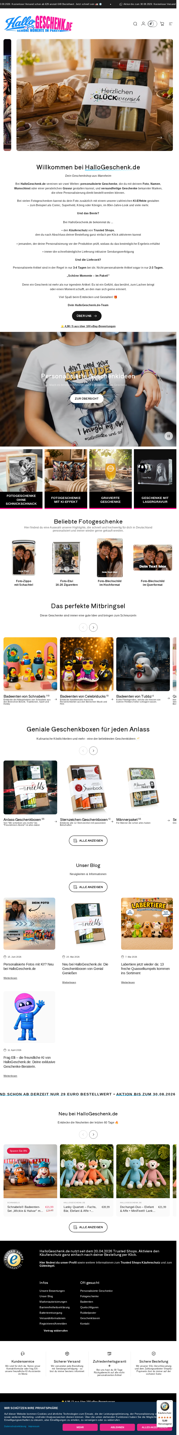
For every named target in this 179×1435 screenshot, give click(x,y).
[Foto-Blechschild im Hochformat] (110, 558)
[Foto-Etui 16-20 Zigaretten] (66, 558)
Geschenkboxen (90, 1318)
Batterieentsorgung (51, 1312)
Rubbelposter (88, 1312)
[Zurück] (17, 137)
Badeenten (86, 1301)
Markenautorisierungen (53, 1301)
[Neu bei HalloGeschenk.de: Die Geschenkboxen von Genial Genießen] (88, 924)
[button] (168, 436)
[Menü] (171, 1402)
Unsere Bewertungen (52, 1290)
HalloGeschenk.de (74, 1203)
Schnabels (13, 1203)
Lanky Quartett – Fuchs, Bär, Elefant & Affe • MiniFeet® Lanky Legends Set (81, 1212)
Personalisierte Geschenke (96, 1290)
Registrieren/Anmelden (53, 1323)
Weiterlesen (10, 978)
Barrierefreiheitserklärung (55, 1307)
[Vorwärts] (159, 137)
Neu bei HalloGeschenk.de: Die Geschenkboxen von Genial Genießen (85, 968)
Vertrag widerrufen (56, 1330)
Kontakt (84, 1323)
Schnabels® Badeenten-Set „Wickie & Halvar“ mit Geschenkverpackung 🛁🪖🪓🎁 (24, 1212)
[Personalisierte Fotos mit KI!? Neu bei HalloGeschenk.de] (29, 924)
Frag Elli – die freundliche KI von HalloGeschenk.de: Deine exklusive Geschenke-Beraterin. (29, 1062)
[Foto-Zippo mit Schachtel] (23, 558)
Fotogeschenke (89, 1296)
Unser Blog (46, 1296)
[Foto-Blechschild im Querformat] (153, 558)
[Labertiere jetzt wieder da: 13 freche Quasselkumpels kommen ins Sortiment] (147, 924)
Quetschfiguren (89, 1307)
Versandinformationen (52, 1318)
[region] (88, 562)
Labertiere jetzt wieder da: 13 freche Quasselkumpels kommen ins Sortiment (145, 968)
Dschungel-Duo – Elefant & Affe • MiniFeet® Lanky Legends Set (137, 1210)
